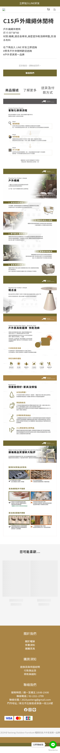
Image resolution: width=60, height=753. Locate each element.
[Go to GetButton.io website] (53, 750)
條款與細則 (30, 674)
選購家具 (30, 648)
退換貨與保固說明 (30, 667)
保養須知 (30, 645)
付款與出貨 (30, 670)
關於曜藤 (30, 641)
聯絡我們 (30, 72)
